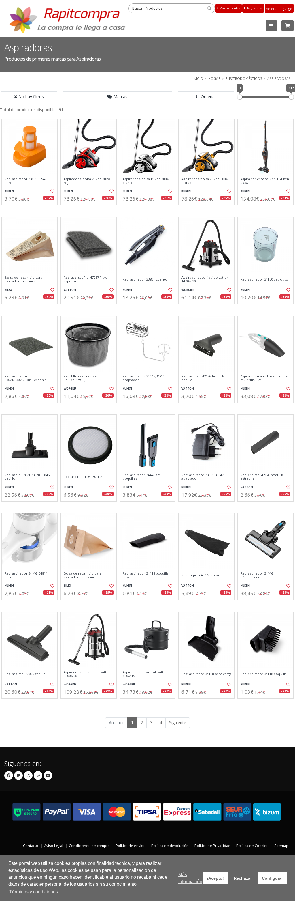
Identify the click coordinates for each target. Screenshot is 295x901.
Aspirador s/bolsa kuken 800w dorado (204, 180)
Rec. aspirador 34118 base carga (206, 674)
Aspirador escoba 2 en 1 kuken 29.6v (265, 180)
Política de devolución (170, 845)
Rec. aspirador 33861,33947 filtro (25, 180)
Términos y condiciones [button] (33, 891)
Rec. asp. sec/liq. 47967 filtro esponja (86, 279)
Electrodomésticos (244, 78)
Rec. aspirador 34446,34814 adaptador (143, 378)
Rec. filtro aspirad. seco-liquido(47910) (83, 378)
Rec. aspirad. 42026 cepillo (25, 674)
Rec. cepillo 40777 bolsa (200, 575)
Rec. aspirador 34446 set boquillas (141, 477)
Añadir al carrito (31, 210)
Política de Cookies (252, 845)
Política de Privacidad (212, 845)
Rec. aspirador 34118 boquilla (264, 674)
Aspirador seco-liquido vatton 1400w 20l (205, 279)
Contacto (30, 845)
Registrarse (254, 8)
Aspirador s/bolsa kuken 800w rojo (87, 180)
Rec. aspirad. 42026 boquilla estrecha (262, 477)
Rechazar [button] (243, 878)
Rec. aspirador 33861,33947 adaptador (202, 477)
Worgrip (187, 290)
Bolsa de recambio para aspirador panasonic (82, 575)
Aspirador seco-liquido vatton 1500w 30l (87, 674)
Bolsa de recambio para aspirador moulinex (23, 279)
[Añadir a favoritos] (52, 191)
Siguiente (177, 722)
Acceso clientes (230, 8)
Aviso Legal (53, 845)
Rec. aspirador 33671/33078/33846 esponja (25, 378)
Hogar (214, 78)
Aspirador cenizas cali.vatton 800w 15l (145, 674)
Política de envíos (130, 845)
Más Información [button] (190, 878)
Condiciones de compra (89, 845)
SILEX (8, 290)
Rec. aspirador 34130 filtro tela (87, 476)
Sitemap (281, 845)
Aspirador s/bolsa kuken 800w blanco (146, 180)
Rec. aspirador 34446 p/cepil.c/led (257, 575)
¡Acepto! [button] (215, 878)
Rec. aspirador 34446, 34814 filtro (26, 575)
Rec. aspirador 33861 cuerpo (145, 279)
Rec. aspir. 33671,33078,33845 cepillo (27, 477)
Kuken (9, 191)
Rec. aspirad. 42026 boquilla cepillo (203, 378)
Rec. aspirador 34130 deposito (264, 279)
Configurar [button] (272, 878)
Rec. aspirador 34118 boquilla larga (146, 575)
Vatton (70, 290)
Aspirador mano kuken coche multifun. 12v (264, 378)
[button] (118, 96)
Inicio (198, 78)
